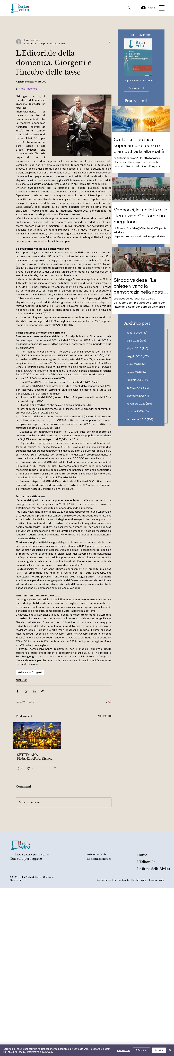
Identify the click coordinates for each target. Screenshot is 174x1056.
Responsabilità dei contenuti (113, 880)
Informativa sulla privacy (40, 1051)
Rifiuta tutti (141, 1050)
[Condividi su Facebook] (17, 691)
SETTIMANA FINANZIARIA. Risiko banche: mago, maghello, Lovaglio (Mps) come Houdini (36, 756)
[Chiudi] (170, 1050)
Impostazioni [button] (123, 1050)
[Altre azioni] (109, 42)
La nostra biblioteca (99, 858)
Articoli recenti (96, 854)
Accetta (159, 1050)
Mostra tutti (104, 715)
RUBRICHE (21, 680)
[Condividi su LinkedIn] (34, 691)
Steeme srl (16, 880)
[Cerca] (129, 8)
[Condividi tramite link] (42, 691)
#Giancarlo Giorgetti (30, 672)
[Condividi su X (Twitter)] (26, 691)
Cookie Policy (138, 880)
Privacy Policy (156, 880)
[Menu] (161, 8)
